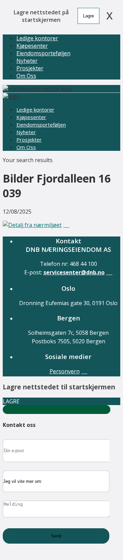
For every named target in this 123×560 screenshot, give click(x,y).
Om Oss (26, 76)
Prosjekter (29, 68)
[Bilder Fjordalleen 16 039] (36, 225)
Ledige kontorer (37, 38)
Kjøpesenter (32, 45)
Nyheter (27, 60)
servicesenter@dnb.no (74, 272)
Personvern (65, 371)
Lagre (88, 15)
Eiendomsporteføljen (43, 53)
